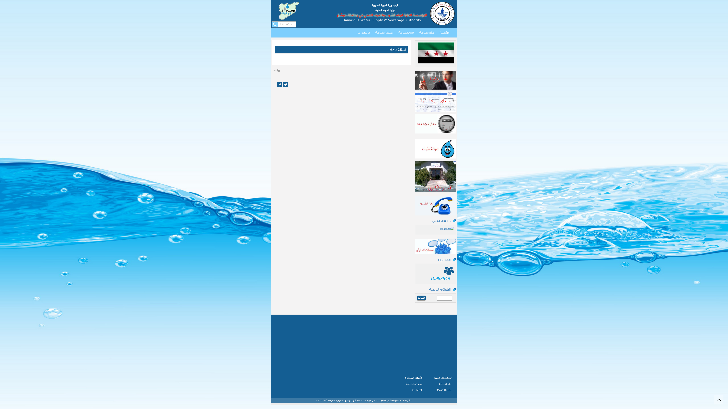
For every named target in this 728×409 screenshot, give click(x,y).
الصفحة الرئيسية (443, 377)
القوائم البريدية (440, 289)
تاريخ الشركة (406, 32)
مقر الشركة (426, 32)
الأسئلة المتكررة (413, 377)
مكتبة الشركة (384, 32)
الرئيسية (444, 32)
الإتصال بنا (364, 32)
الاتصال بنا (417, 390)
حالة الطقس (441, 221)
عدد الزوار (444, 259)
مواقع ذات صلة (414, 383)
